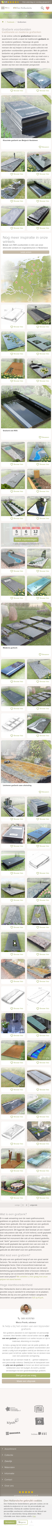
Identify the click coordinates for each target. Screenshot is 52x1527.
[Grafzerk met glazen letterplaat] (39, 559)
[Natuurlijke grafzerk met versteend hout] (13, 1186)
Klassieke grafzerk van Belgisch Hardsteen (20, 140)
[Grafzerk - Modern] (39, 669)
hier (34, 1516)
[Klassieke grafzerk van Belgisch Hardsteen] (26, 120)
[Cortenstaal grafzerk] (13, 1050)
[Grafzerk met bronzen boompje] (13, 506)
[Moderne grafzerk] (39, 506)
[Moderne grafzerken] (13, 669)
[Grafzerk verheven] (13, 834)
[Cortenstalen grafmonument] (39, 479)
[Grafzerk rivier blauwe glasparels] (39, 452)
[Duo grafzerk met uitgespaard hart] (39, 915)
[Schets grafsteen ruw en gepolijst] (39, 996)
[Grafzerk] (13, 559)
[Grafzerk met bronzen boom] (39, 314)
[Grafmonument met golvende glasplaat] (39, 1158)
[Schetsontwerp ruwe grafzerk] (13, 996)
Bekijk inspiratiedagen (26, 539)
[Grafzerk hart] (13, 942)
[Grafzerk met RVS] (39, 189)
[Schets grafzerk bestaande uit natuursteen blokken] (13, 723)
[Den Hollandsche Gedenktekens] (22, 7)
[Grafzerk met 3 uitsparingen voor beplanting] (39, 341)
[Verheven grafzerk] (13, 861)
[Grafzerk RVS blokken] (39, 368)
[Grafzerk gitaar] (39, 1104)
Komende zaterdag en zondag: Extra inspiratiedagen (26, 15)
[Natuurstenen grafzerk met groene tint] (13, 915)
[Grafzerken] (13, 216)
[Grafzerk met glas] (39, 1050)
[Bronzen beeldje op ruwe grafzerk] (39, 888)
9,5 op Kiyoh (37, 1297)
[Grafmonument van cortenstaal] (13, 1158)
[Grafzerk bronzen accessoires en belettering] (13, 479)
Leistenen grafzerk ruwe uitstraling (17, 785)
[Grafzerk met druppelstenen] (13, 888)
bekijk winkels (26, 252)
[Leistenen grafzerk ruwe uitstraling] (26, 765)
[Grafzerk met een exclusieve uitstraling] (39, 162)
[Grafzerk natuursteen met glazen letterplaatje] (13, 452)
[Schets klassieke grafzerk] (39, 861)
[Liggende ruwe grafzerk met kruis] (13, 696)
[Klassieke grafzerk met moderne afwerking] (13, 586)
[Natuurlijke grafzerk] (39, 723)
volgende (33, 1205)
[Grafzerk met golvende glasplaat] (39, 1023)
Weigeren (22, 1522)
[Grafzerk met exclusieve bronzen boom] (13, 1023)
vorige (17, 1205)
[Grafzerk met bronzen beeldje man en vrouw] (13, 162)
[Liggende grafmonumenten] (39, 834)
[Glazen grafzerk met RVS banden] (39, 586)
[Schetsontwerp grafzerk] (13, 314)
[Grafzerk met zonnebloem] (13, 341)
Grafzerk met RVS (10, 430)
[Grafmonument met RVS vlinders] (13, 189)
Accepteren (10, 1522)
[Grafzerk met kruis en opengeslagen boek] (13, 807)
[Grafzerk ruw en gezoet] (39, 1077)
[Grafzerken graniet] (39, 1186)
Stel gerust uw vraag (26, 1375)
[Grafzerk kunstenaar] (13, 1077)
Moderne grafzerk (10, 648)
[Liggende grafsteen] (13, 1104)
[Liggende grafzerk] (39, 1131)
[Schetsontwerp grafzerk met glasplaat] (13, 1131)
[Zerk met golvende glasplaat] (39, 78)
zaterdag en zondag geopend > (36, 2)
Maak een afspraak (26, 1381)
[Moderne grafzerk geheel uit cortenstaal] (13, 368)
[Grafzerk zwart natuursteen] (13, 78)
